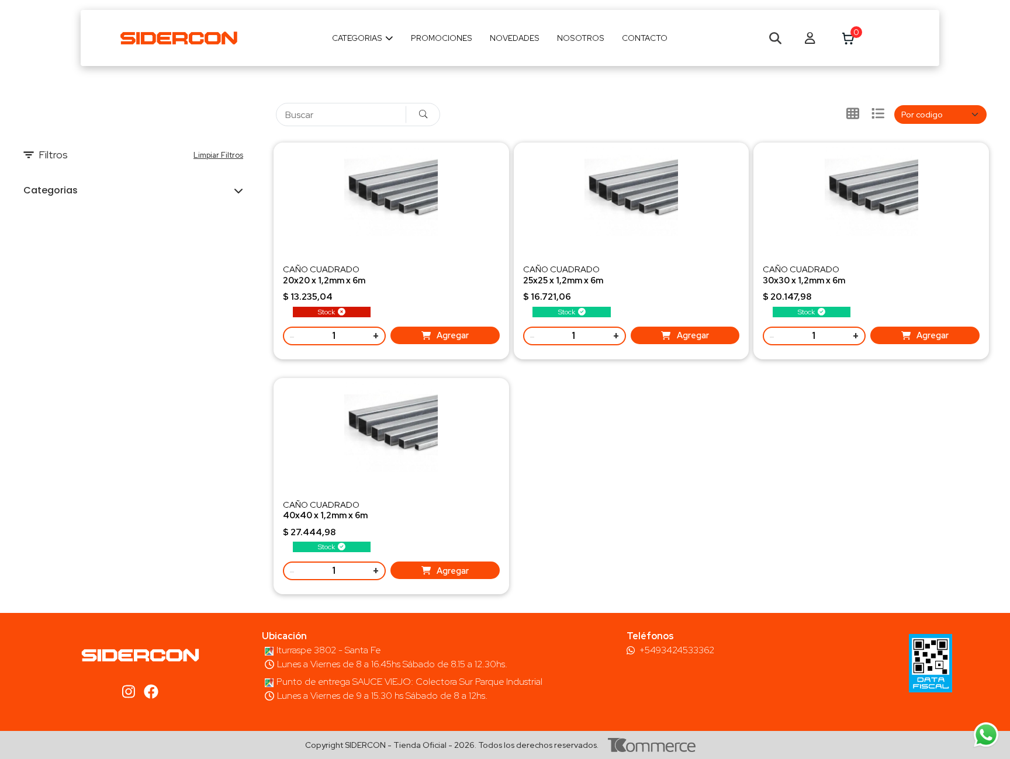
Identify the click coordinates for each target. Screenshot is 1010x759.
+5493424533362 (676, 650)
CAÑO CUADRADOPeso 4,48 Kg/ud (324, 280)
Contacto (644, 38)
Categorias (357, 38)
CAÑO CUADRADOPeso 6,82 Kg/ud (804, 280)
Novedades (514, 38)
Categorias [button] (50, 190)
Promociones (441, 38)
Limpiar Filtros (218, 155)
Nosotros (580, 38)
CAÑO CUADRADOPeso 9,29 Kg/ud (325, 515)
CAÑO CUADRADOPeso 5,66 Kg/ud (563, 280)
